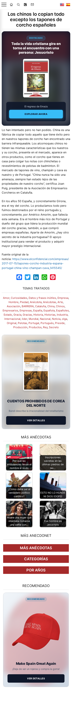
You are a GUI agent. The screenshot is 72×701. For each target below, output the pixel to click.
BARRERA (28, 306)
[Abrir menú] (3, 5)
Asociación (13, 306)
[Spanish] (68, 4)
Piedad (24, 302)
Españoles (62, 310)
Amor (6, 298)
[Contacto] (32, 4)
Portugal (33, 323)
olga (64, 319)
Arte (60, 302)
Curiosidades (19, 298)
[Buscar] (18, 4)
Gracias (27, 314)
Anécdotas (49, 302)
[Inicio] (11, 4)
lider (24, 319)
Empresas (26, 310)
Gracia (17, 314)
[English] (62, 4)
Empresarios (10, 310)
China (51, 306)
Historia (38, 314)
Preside (60, 323)
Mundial (33, 319)
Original (11, 323)
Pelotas (22, 323)
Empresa (62, 298)
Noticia (56, 319)
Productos (35, 327)
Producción (20, 327)
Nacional (45, 319)
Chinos (60, 306)
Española (49, 310)
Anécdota (36, 302)
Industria (62, 314)
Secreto (54, 327)
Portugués (47, 323)
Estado (8, 314)
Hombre (14, 302)
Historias (49, 314)
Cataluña (40, 306)
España (37, 310)
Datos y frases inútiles (42, 298)
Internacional (12, 319)
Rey (45, 327)
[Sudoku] (25, 4)
